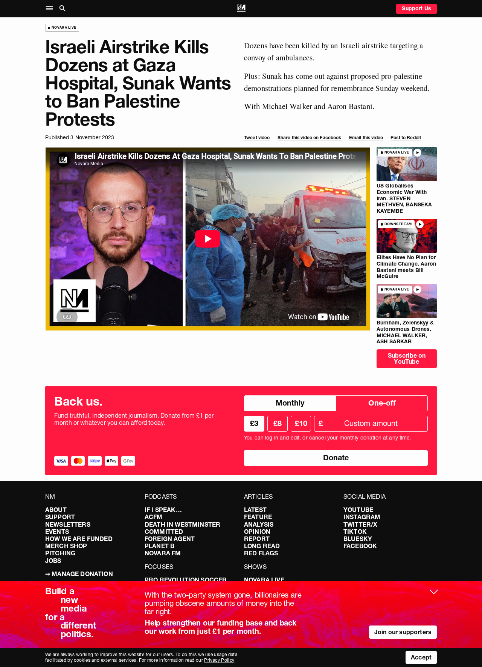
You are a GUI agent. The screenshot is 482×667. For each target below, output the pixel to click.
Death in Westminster (182, 524)
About (56, 509)
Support (60, 517)
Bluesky (357, 539)
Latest (255, 509)
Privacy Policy (219, 660)
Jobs (53, 560)
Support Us (416, 8)
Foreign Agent (170, 539)
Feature (258, 517)
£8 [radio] (277, 423)
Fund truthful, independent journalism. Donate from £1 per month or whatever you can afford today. (134, 419)
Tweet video (257, 137)
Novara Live (264, 580)
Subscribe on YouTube (407, 358)
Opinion (257, 531)
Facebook (360, 546)
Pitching (60, 553)
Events (57, 531)
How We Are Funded (79, 539)
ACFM (154, 517)
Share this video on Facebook (310, 137)
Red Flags (261, 553)
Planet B (159, 546)
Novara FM (163, 553)
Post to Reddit (405, 137)
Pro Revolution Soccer (186, 580)
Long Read (262, 546)
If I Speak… (163, 509)
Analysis (258, 524)
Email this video (366, 137)
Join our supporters (403, 632)
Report (257, 539)
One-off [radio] (382, 402)
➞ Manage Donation (79, 574)
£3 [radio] (254, 423)
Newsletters (67, 524)
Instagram (361, 517)
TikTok (355, 531)
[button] (51, 8)
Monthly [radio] (290, 402)
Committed (164, 531)
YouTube (358, 509)
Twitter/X (360, 524)
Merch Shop (66, 546)
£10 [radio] (301, 423)
